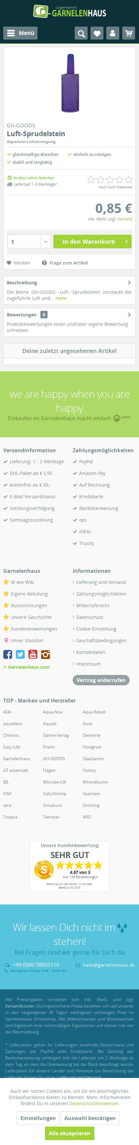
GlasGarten (93, 758)
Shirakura (52, 805)
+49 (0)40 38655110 (36, 964)
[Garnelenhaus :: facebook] (9, 655)
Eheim (49, 747)
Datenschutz (89, 617)
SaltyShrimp (54, 794)
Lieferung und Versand (101, 582)
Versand (124, 219)
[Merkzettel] (97, 33)
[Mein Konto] (112, 33)
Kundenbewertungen (34, 629)
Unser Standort (27, 640)
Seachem (91, 794)
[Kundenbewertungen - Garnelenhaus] (69, 869)
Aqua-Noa (52, 712)
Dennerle (91, 735)
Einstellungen (38, 1118)
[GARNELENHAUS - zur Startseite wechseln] (69, 11)
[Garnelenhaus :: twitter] (21, 655)
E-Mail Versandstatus (33, 496)
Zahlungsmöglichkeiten (101, 594)
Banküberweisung (98, 508)
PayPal (86, 461)
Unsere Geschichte (31, 617)
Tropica (10, 817)
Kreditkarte (91, 496)
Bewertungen (22, 315)
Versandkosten (19, 1006)
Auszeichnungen (29, 605)
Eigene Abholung (29, 594)
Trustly (86, 543)
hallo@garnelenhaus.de (109, 965)
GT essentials (15, 770)
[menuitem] (20, 33)
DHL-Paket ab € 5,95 (31, 473)
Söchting (91, 805)
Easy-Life (11, 747)
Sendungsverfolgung (32, 508)
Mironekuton (95, 782)
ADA (7, 712)
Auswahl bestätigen (90, 1118)
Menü (26, 33)
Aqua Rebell (94, 712)
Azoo (87, 723)
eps (83, 520)
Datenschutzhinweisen (94, 1103)
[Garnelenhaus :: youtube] (34, 655)
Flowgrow (92, 747)
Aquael (49, 723)
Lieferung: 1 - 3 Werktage (37, 461)
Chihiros (11, 735)
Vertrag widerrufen (101, 680)
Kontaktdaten (90, 652)
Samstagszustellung (31, 520)
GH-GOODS (54, 758)
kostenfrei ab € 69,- (30, 485)
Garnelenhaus (16, 758)
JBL (6, 782)
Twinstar (51, 817)
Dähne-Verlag (56, 735)
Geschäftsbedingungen (101, 640)
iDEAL (85, 531)
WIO (87, 817)
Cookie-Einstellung (96, 629)
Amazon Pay (92, 473)
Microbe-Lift (54, 782)
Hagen (49, 770)
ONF (7, 794)
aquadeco (12, 723)
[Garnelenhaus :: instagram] (45, 655)
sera (7, 805)
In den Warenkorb (88, 241)
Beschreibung (22, 282)
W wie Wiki (22, 582)
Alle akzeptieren (70, 1133)
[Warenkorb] (128, 33)
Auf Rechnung (94, 485)
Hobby (89, 770)
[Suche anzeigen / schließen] (81, 33)
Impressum (88, 664)
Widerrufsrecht (92, 605)
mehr (60, 298)
